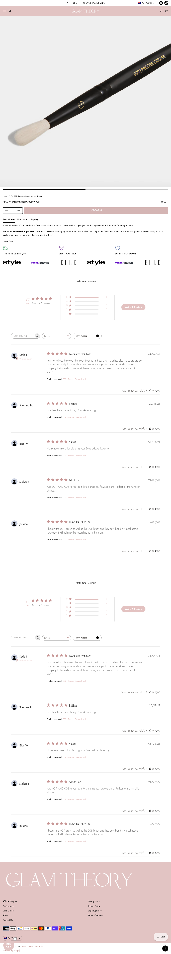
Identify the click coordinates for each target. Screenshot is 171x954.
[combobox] (56, 336)
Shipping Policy (95, 910)
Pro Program (8, 906)
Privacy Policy (94, 901)
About (5, 915)
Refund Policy (94, 906)
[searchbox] (22, 335)
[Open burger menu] (5, 11)
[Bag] (166, 11)
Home (5, 196)
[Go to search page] (10, 11)
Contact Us (8, 920)
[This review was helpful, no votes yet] (150, 391)
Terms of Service (95, 915)
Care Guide (8, 910)
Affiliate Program (10, 901)
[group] (9, 219)
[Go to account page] (161, 11)
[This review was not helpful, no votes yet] (156, 391)
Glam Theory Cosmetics (32, 946)
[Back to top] (165, 948)
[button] (10, 11)
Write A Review (133, 307)
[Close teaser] (15, 939)
